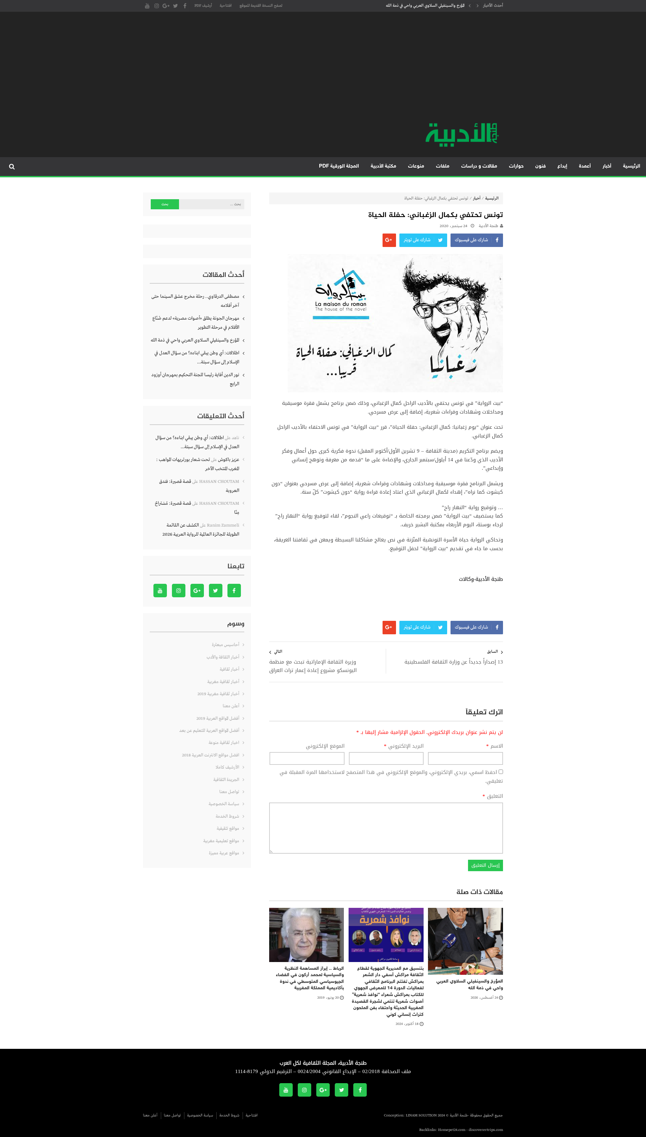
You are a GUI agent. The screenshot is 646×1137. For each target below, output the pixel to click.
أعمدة (585, 166)
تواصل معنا (229, 792)
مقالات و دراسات (479, 166)
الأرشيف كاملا (227, 767)
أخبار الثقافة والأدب (223, 657)
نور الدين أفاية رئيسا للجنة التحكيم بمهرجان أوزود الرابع (195, 379)
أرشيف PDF (203, 5)
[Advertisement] (323, 71)
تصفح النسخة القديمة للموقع (261, 5)
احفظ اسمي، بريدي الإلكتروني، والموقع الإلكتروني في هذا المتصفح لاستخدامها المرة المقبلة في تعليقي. (391, 777)
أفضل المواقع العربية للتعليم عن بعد (209, 731)
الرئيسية (631, 166)
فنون (540, 166)
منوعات (416, 166)
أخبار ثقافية (229, 669)
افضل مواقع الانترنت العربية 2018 (210, 755)
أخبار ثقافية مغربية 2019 (218, 694)
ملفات (443, 166)
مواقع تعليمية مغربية (221, 841)
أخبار (607, 166)
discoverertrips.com (486, 1130)
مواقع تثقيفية (228, 828)
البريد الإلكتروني (404, 746)
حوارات (516, 166)
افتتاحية (226, 5)
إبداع (562, 166)
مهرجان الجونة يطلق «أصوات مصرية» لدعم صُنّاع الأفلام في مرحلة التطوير (195, 322)
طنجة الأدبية (488, 226)
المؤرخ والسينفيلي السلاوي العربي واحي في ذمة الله (425, 5)
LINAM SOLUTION (421, 1115)
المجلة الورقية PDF (339, 166)
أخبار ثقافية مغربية (223, 682)
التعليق (492, 796)
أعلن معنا (231, 706)
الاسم (494, 746)
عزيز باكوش (228, 460)
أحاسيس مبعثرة (225, 645)
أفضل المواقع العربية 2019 (217, 718)
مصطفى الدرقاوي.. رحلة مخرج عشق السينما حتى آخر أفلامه (195, 301)
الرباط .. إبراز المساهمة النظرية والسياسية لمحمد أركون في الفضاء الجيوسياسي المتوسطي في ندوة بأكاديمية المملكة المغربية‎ (310, 978)
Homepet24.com (451, 1130)
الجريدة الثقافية (226, 780)
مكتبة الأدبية (383, 166)
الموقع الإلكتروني (325, 746)
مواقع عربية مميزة (224, 853)
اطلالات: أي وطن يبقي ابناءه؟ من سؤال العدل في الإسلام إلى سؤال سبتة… (196, 357)
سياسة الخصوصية (224, 804)
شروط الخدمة (227, 816)
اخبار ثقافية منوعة (224, 743)
